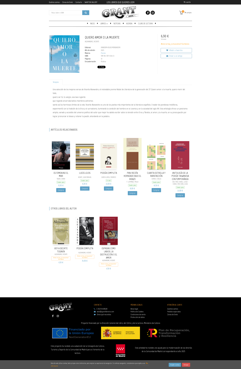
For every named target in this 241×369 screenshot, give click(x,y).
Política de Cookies (137, 311)
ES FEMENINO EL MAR (61, 174)
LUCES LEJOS (84, 172)
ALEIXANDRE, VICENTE (92, 41)
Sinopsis (56, 82)
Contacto (78, 2)
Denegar (186, 365)
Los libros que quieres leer (120, 2)
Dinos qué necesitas (104, 314)
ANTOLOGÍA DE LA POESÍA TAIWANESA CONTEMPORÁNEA (180, 176)
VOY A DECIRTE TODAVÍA (61, 250)
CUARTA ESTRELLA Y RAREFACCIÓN (156, 174)
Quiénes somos (54, 2)
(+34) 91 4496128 (102, 309)
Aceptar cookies (174, 365)
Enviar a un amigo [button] (175, 56)
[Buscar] (85, 12)
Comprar (61, 190)
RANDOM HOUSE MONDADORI (110, 47)
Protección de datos (138, 317)
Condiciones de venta (138, 314)
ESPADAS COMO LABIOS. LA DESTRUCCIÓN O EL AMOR (108, 253)
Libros (103, 23)
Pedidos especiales (174, 311)
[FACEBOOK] (148, 13)
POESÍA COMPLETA (108, 172)
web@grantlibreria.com (105, 311)
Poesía (103, 53)
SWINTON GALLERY (90, 2)
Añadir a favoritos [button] (176, 50)
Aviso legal (134, 309)
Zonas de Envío (67, 2)
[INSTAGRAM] (153, 13)
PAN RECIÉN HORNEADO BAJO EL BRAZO (132, 176)
